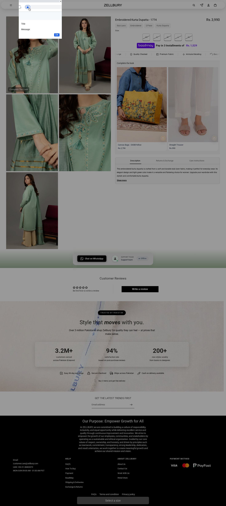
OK (57, 34)
